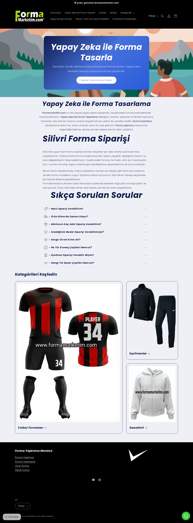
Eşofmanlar (138, 353)
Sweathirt (136, 428)
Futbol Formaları (30, 428)
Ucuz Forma (22, 466)
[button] (127, 13)
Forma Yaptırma (24, 457)
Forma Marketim (29, 516)
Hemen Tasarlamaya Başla (96, 80)
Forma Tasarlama (25, 462)
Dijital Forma (22, 470)
